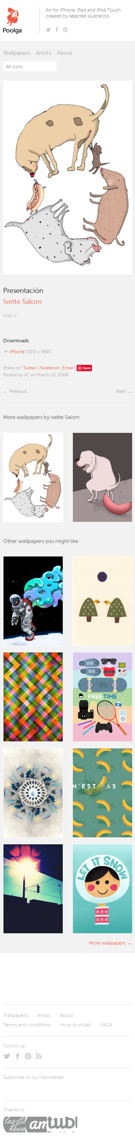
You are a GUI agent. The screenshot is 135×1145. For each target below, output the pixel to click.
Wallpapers (16, 53)
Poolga (22, 20)
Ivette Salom (22, 302)
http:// (10, 315)
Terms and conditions (27, 1025)
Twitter (29, 368)
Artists (43, 53)
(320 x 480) (30, 352)
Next (121, 391)
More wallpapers (107, 943)
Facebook (49, 368)
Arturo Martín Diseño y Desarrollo (36, 1124)
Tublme (62, 1124)
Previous (18, 391)
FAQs (106, 1025)
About (64, 53)
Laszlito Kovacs (14, 1124)
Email (67, 368)
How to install (75, 1025)
